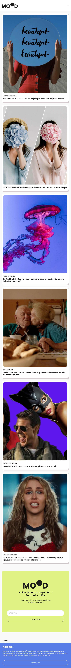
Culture (5, 640)
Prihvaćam (35, 663)
